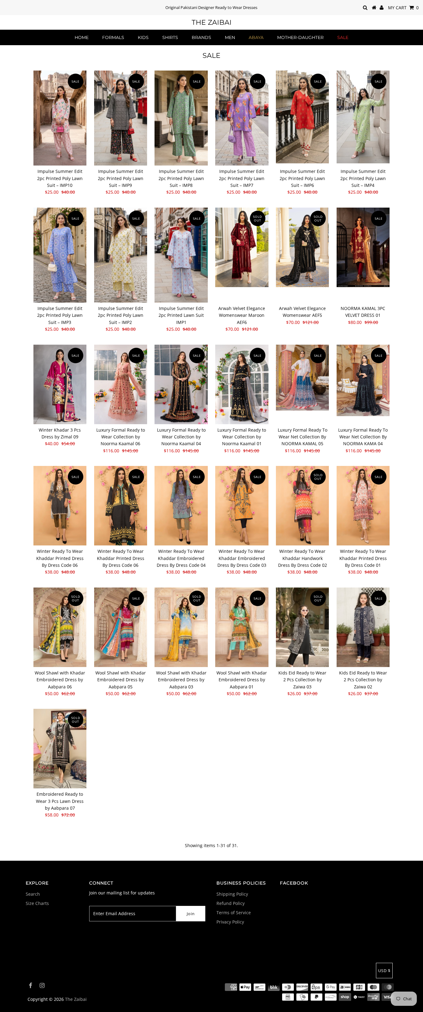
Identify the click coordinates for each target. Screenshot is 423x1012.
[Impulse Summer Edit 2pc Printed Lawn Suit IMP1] (181, 255)
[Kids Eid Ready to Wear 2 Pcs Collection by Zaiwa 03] (302, 627)
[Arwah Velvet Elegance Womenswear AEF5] (302, 247)
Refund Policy (230, 903)
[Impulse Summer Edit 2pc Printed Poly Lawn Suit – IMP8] (181, 118)
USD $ (384, 970)
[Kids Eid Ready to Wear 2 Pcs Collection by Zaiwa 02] (363, 627)
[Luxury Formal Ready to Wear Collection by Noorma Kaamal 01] (241, 384)
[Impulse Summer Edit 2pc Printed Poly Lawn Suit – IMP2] (120, 255)
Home (82, 37)
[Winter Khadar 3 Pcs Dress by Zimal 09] (59, 384)
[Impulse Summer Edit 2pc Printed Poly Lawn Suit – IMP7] (241, 118)
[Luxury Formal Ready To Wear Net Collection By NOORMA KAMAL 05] (302, 378)
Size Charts (37, 903)
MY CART (403, 8)
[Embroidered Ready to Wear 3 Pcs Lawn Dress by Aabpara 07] (59, 748)
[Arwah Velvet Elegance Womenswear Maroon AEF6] (241, 247)
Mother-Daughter (300, 37)
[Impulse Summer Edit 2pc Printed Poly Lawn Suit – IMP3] (59, 255)
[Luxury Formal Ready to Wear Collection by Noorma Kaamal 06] (120, 384)
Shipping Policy (232, 894)
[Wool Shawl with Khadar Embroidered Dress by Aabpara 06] (59, 627)
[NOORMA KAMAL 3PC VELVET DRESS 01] (363, 247)
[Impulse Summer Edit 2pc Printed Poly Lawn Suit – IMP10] (59, 118)
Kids (143, 37)
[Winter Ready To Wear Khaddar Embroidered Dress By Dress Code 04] (181, 505)
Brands (201, 37)
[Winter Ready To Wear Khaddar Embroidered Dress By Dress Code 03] (241, 505)
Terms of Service (233, 912)
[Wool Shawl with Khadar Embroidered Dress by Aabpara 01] (241, 627)
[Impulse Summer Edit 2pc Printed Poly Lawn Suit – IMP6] (302, 117)
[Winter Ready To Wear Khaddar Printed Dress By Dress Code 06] (59, 505)
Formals (113, 37)
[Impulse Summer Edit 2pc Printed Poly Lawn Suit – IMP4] (363, 117)
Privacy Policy (230, 922)
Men (230, 37)
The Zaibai (212, 22)
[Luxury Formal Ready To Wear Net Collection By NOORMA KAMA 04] (363, 380)
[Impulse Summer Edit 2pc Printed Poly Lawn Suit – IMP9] (120, 118)
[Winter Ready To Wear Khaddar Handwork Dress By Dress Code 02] (302, 505)
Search (33, 894)
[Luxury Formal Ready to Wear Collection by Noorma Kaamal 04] (181, 384)
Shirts (170, 37)
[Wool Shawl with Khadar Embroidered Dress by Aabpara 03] (181, 627)
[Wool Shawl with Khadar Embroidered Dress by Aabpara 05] (120, 627)
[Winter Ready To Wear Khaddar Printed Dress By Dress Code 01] (363, 505)
